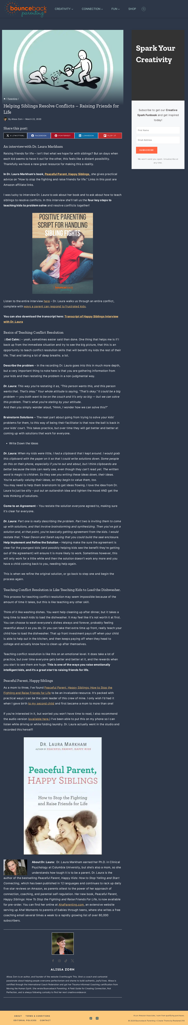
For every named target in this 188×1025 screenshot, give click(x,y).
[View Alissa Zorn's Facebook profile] (53, 960)
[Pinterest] (91, 1018)
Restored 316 (178, 1021)
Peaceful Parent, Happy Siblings (67, 174)
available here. (39, 719)
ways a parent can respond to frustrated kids (55, 306)
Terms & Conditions (38, 1016)
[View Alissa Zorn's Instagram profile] (59, 960)
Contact (45, 1020)
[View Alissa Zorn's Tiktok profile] (65, 960)
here (47, 301)
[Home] (5, 98)
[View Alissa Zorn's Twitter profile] (72, 960)
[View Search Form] (144, 9)
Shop (132, 9)
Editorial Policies (25, 1020)
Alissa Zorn (16, 119)
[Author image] (5, 119)
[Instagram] (97, 1018)
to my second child (41, 703)
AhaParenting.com (71, 904)
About (18, 1016)
